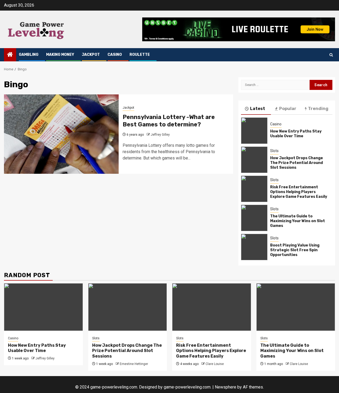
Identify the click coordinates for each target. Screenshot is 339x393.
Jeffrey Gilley (160, 134)
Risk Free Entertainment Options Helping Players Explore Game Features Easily (298, 192)
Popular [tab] (287, 108)
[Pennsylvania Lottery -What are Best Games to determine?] (61, 134)
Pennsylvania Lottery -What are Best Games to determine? (169, 120)
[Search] (331, 55)
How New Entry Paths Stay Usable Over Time (296, 133)
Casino (115, 54)
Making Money (60, 54)
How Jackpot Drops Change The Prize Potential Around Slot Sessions (296, 163)
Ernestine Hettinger (134, 364)
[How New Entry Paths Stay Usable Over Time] (254, 130)
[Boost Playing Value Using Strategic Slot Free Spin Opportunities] (254, 247)
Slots (274, 151)
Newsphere (225, 387)
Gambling (28, 54)
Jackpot (91, 54)
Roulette (140, 54)
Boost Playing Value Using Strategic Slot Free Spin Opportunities (294, 250)
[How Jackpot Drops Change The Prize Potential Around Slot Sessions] (254, 160)
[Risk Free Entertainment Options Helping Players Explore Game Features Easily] (254, 189)
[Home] (10, 55)
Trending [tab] (318, 108)
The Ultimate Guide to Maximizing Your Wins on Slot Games (297, 221)
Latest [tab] (257, 108)
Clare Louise (215, 364)
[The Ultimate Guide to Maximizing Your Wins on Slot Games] (254, 218)
